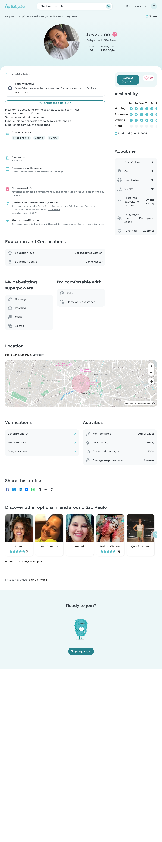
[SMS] (39, 490)
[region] (81, 384)
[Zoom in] (151, 366)
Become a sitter (136, 6)
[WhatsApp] (32, 490)
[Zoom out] (151, 372)
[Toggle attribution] (153, 403)
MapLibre (129, 403)
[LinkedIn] (20, 490)
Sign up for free (38, 579)
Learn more (21, 92)
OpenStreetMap (144, 403)
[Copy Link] (51, 490)
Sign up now (81, 651)
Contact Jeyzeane (128, 79)
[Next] (156, 534)
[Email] (45, 490)
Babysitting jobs (32, 561)
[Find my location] (151, 381)
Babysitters (12, 561)
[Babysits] (15, 6)
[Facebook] (7, 490)
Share (153, 16)
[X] (13, 490)
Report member (17, 579)
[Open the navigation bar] (154, 6)
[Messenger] (26, 490)
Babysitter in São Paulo (102, 40)
